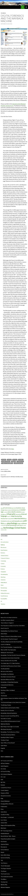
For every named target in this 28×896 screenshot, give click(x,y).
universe (2, 529)
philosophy (9, 521)
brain (15, 508)
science (24, 523)
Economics (3, 566)
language (4, 516)
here (13, 449)
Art (1, 539)
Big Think (3, 782)
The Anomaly (4, 695)
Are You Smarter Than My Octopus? (9, 639)
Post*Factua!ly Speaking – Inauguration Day (11, 647)
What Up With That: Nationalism (8, 649)
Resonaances (4, 847)
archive (4, 459)
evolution (18, 512)
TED (2, 860)
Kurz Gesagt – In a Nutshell (7, 817)
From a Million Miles (6, 470)
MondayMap (18, 516)
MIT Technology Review (6, 830)
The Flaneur (3, 871)
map (12, 516)
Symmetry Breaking (5, 857)
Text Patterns (4, 863)
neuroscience (19, 518)
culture (9, 512)
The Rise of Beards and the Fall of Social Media (11, 641)
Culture (2, 563)
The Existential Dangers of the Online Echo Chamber (13, 702)
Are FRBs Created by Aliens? (7, 620)
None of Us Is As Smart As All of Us (9, 617)
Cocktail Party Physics (6, 787)
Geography (3, 571)
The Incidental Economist (7, 876)
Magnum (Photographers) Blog (8, 825)
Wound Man (3, 687)
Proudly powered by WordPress (7, 894)
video (5, 529)
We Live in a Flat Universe (7, 671)
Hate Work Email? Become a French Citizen (11, 666)
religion (19, 523)
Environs (3, 569)
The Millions (3, 879)
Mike (11, 23)
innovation (18, 514)
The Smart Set (4, 882)
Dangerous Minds (5, 793)
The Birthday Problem (6, 705)
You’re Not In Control (6, 718)
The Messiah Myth (5, 668)
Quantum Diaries (5, 844)
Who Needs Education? (6, 729)
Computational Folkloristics (7, 684)
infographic (11, 514)
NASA (12, 518)
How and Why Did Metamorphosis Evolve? (10, 721)
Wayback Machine (18, 463)
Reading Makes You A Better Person (9, 631)
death (13, 512)
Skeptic (2, 852)
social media (3, 525)
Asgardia (3, 748)
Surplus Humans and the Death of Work (10, 707)
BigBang (3, 544)
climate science (7, 510)
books (13, 508)
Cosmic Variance (4, 790)
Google (2, 514)
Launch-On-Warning (5, 644)
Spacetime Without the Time (7, 679)
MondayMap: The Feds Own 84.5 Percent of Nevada (13, 655)
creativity (5, 512)
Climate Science (4, 555)
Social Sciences (4, 596)
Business (3, 552)
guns (5, 514)
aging (2, 508)
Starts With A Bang (5, 855)
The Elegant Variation (6, 868)
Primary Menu (26, 7)
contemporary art (15, 510)
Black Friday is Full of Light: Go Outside (10, 726)
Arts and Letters (5, 542)
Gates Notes (4, 812)
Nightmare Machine (5, 724)
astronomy (8, 508)
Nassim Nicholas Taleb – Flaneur (8, 836)
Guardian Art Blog (5, 814)
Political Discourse (5, 593)
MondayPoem (4, 518)
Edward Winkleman (5, 801)
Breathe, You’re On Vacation (7, 710)
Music (2, 585)
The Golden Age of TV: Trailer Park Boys (10, 663)
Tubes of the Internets (7, 463)
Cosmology (3, 561)
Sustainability (4, 598)
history (15, 459)
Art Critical (3, 768)
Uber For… (3, 693)
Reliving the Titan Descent (7, 652)
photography (16, 521)
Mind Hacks (3, 828)
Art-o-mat (3, 776)
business (18, 508)
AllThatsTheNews (5, 763)
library (13, 461)
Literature (3, 579)
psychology (12, 523)
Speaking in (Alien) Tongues (7, 737)
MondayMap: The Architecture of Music (10, 732)
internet (21, 459)
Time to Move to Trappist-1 (7, 623)
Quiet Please (4, 745)
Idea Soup (3, 577)
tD (1, 601)
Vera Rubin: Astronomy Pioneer (8, 676)
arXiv (2, 779)
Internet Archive (6, 461)
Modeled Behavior (5, 833)
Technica (3, 13)
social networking (11, 525)
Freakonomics (4, 806)
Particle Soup (4, 587)
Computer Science (5, 558)
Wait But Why (4, 884)
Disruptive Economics (6, 795)
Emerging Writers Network (7, 803)
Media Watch (4, 582)
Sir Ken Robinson (5, 849)
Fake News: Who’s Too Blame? (8, 690)
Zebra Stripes (4, 633)
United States (20, 528)
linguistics (9, 516)
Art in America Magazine (6, 774)
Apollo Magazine (4, 766)
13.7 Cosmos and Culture (7, 760)
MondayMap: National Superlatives (9, 713)
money (9, 518)
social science (19, 525)
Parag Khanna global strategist (8, 838)
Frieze (2, 809)
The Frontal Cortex (5, 874)
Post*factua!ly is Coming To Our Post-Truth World (12, 625)
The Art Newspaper (5, 865)
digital (9, 459)
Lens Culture (4, 820)
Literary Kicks (4, 822)
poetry (21, 521)
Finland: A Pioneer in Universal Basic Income (11, 636)
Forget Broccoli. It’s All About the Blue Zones (12, 475)
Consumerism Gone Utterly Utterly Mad (10, 658)
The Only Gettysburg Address (8, 734)
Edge (2, 798)
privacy (5, 523)
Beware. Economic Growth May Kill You (10, 715)
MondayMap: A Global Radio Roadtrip (9, 682)
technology (20, 461)
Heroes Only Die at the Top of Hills (9, 660)
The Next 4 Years (5, 740)
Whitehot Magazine (5, 887)
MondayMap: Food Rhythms (7, 674)
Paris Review (4, 841)
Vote (2, 751)
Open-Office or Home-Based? (8, 742)
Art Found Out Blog (5, 771)
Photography (4, 590)
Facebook (23, 512)
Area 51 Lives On (5, 628)
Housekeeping (4, 574)
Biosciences (3, 547)
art (4, 508)
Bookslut (3, 785)
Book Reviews (4, 550)
